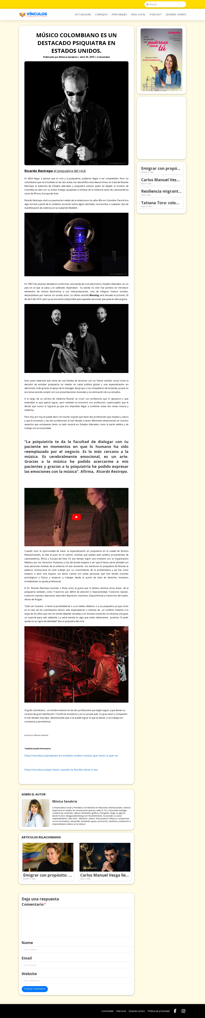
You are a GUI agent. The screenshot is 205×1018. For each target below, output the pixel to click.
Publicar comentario (34, 988)
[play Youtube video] (76, 517)
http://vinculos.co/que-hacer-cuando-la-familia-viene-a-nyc (61, 769)
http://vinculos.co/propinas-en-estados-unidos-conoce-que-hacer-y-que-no (71, 755)
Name (27, 942)
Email (27, 958)
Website (29, 973)
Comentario (34, 904)
